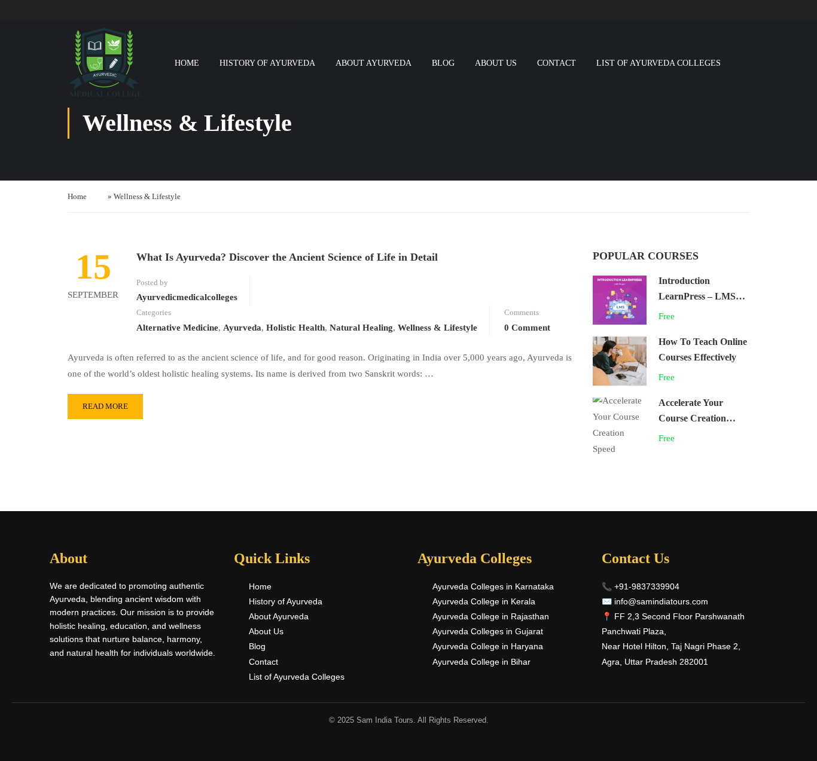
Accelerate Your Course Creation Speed (692, 418)
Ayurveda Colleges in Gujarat (487, 631)
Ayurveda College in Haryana (487, 646)
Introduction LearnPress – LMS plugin (697, 296)
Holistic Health (295, 327)
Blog (443, 63)
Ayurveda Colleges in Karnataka (493, 586)
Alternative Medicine (177, 327)
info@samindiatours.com (661, 601)
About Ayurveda (373, 63)
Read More (105, 406)
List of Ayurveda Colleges (658, 63)
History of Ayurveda (267, 63)
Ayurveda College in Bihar (481, 662)
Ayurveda (242, 327)
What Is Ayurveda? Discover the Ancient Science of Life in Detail (287, 257)
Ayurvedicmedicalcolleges (186, 297)
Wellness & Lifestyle (437, 327)
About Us (496, 63)
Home (187, 63)
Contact (556, 63)
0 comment (527, 327)
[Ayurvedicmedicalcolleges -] (105, 63)
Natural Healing (361, 327)
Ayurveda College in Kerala (483, 601)
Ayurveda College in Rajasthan (490, 616)
